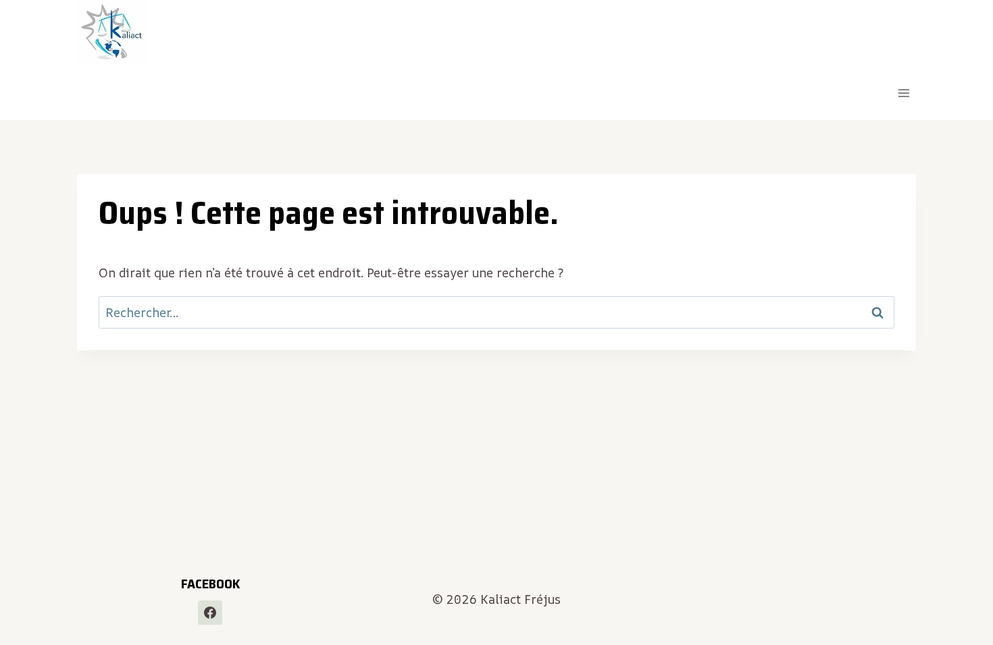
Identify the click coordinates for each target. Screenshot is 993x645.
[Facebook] (210, 612)
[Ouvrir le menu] (903, 93)
